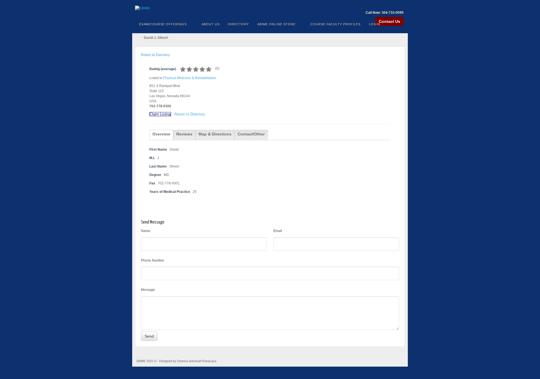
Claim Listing (160, 114)
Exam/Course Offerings (163, 24)
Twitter (399, 4)
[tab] (161, 135)
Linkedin (392, 4)
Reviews (184, 134)
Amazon (377, 4)
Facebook (384, 4)
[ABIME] (270, 8)
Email (277, 231)
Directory (238, 24)
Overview (161, 134)
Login (374, 24)
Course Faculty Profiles (335, 24)
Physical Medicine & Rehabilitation (189, 78)
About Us (211, 24)
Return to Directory (155, 55)
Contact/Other (251, 134)
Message (148, 290)
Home (137, 37)
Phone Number (152, 260)
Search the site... (400, 24)
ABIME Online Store (276, 24)
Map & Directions (215, 134)
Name (145, 231)
